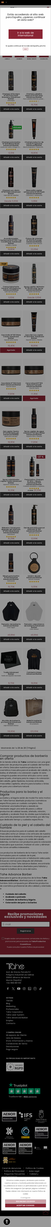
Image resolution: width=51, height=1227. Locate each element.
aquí (25, 49)
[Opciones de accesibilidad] (6, 1222)
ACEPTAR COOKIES (25, 1205)
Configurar (25, 1198)
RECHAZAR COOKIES (25, 1201)
